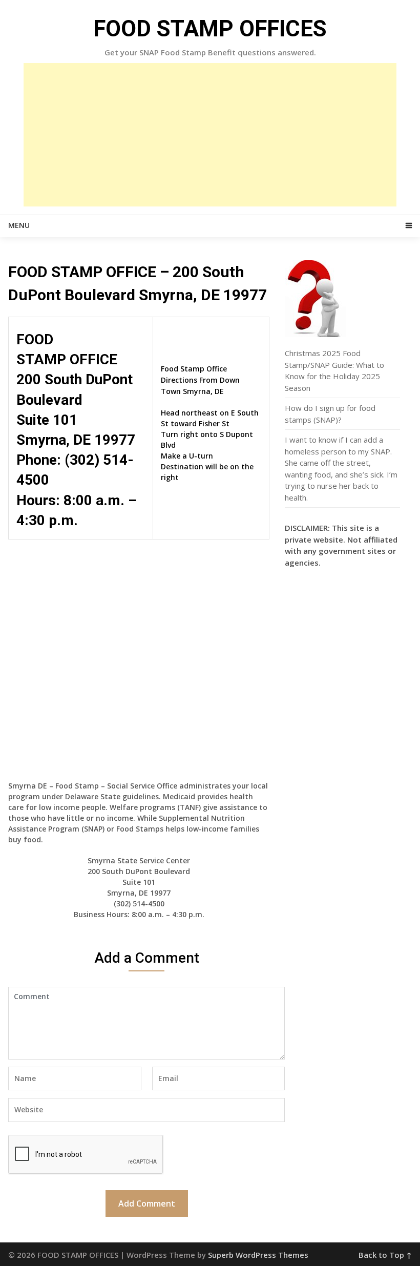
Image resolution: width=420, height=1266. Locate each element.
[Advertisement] (210, 134)
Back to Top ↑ (385, 1255)
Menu (19, 225)
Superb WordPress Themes (258, 1255)
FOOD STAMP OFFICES (210, 28)
